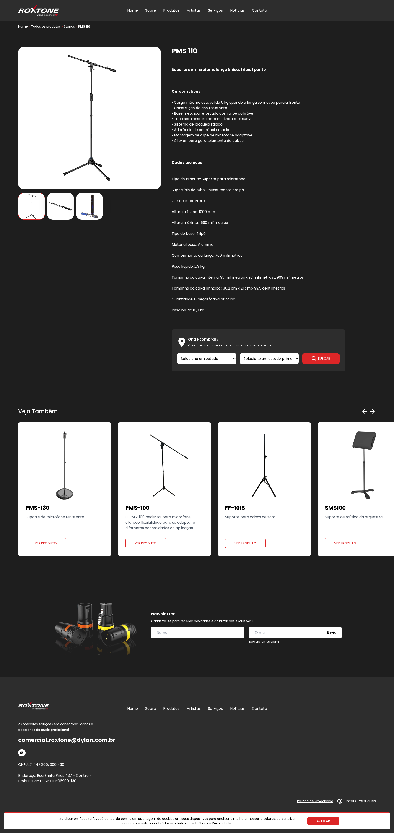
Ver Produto (46, 543)
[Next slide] (372, 411)
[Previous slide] (364, 411)
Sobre (150, 10)
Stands (69, 26)
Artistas (194, 10)
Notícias (237, 10)
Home (132, 10)
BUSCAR (324, 358)
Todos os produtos (46, 26)
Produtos (171, 10)
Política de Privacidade (315, 801)
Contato (259, 10)
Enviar (332, 632)
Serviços (215, 10)
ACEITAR (323, 821)
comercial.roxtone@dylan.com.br (66, 740)
